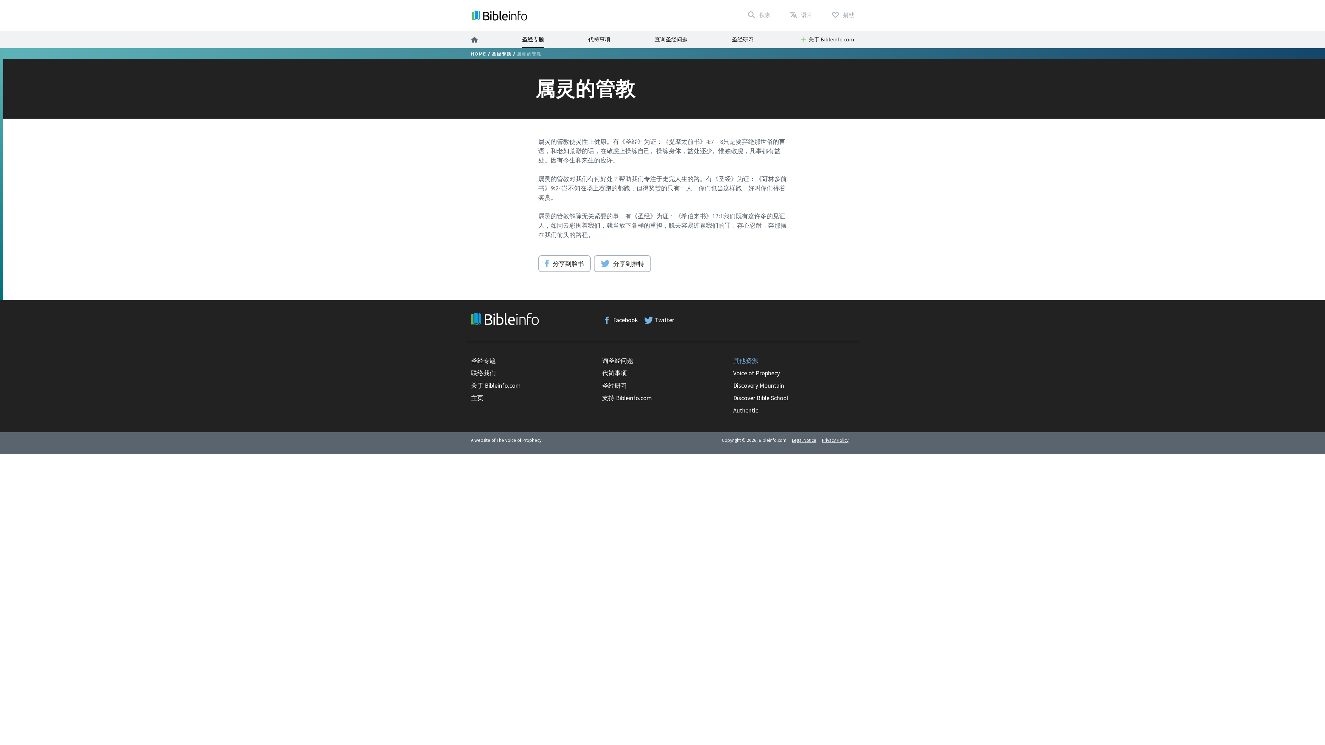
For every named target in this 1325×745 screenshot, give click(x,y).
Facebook (625, 320)
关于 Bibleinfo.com (496, 385)
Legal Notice (804, 440)
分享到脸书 (568, 263)
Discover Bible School (760, 398)
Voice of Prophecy (756, 373)
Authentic (745, 410)
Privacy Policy (835, 440)
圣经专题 (533, 39)
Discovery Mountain (758, 385)
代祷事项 (599, 39)
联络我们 (483, 373)
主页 (477, 398)
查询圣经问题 (671, 39)
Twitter (664, 320)
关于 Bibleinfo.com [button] (831, 39)
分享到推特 (628, 263)
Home (479, 53)
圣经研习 (743, 39)
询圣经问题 (617, 361)
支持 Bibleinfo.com (627, 398)
